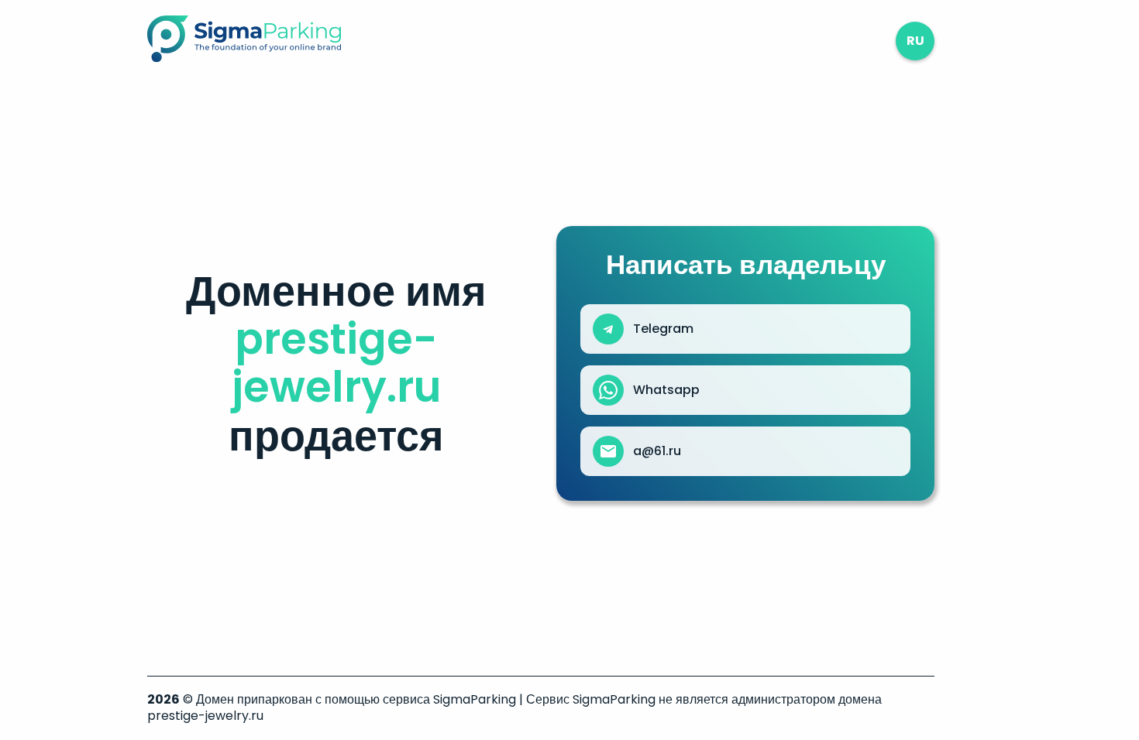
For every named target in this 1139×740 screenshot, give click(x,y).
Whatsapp (666, 390)
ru (915, 41)
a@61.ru (657, 451)
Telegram (663, 329)
